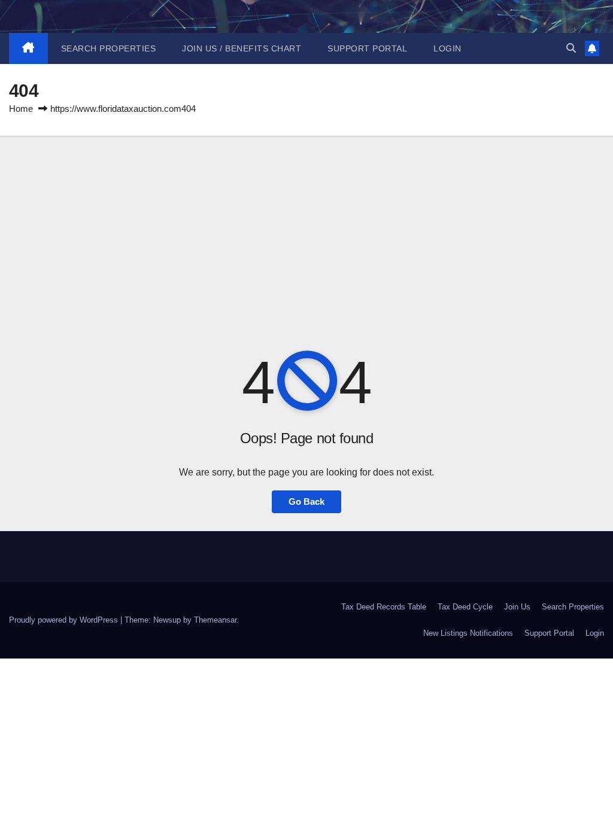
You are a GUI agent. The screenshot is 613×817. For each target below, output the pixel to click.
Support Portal (367, 48)
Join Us (517, 606)
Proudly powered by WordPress (64, 619)
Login (447, 48)
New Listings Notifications (468, 633)
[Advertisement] (306, 225)
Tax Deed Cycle (465, 606)
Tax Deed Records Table (383, 606)
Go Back (306, 501)
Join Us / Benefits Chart (241, 48)
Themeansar (215, 619)
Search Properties (108, 48)
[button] (571, 48)
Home (21, 108)
